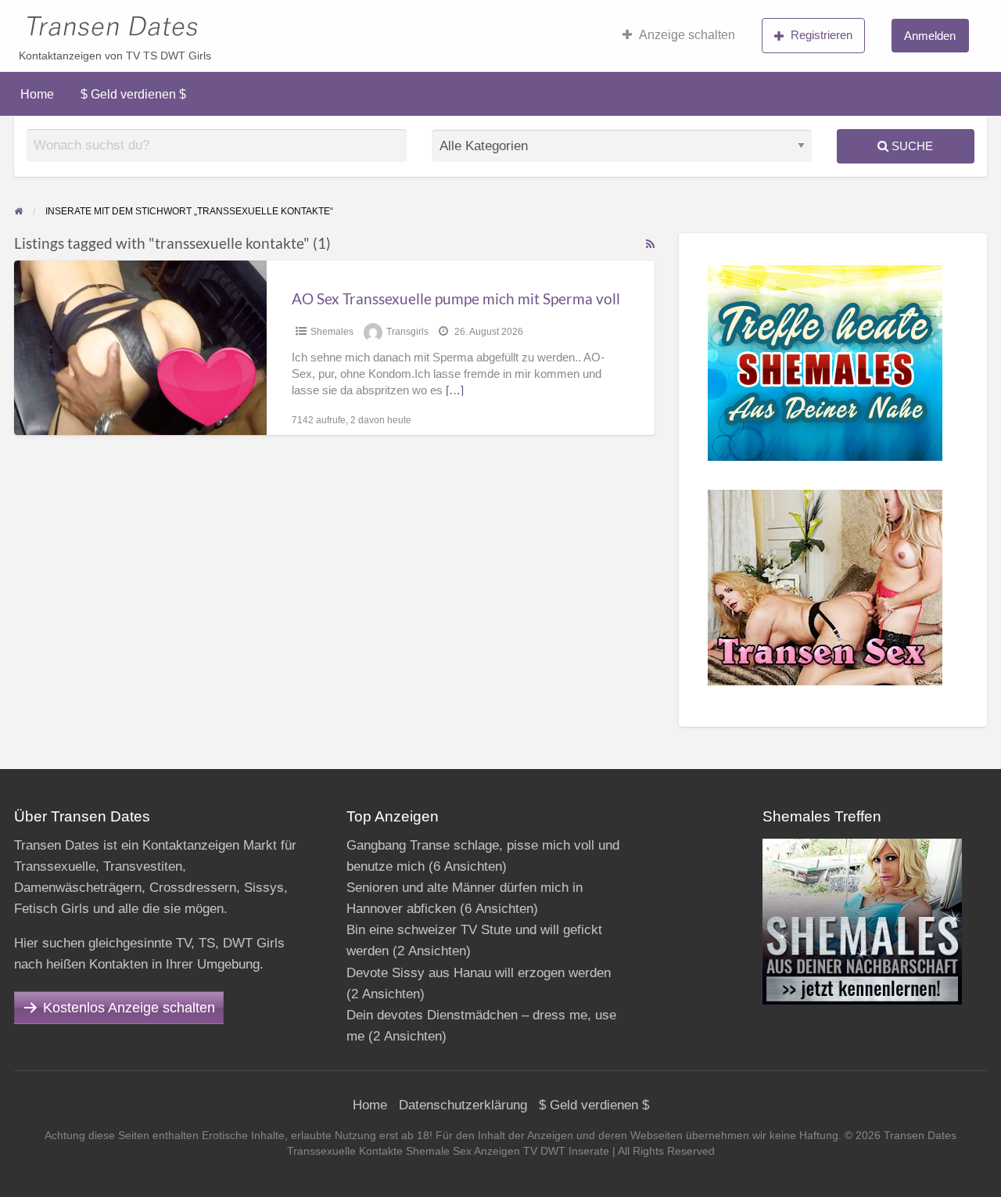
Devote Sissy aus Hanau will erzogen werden (478, 972)
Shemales (331, 331)
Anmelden (930, 35)
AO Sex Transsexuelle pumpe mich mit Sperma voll (456, 298)
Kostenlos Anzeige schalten (129, 1007)
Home (37, 94)
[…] (455, 390)
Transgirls (407, 331)
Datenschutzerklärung (463, 1105)
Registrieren (821, 34)
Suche (910, 146)
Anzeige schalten (687, 34)
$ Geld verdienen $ (133, 94)
